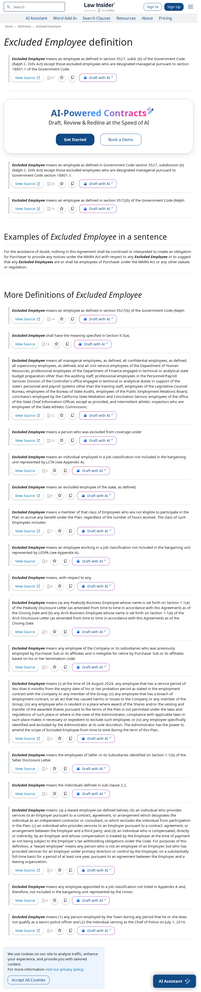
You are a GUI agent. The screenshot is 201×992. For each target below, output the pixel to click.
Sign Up (173, 6)
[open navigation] (190, 6)
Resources (126, 18)
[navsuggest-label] (34, 7)
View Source (25, 77)
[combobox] (34, 7)
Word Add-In (65, 18)
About (147, 18)
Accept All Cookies (28, 980)
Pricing (165, 18)
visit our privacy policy (64, 969)
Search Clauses (97, 18)
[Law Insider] (99, 6)
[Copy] (72, 78)
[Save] (62, 78)
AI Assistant (36, 18)
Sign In (153, 6)
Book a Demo (120, 139)
